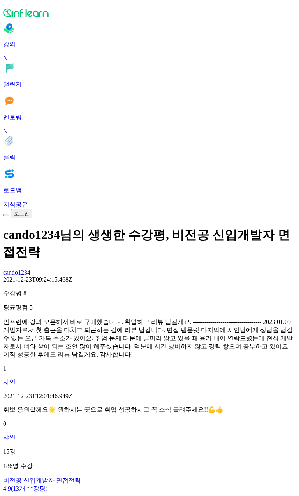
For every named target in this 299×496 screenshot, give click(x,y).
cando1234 (16, 272)
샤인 (9, 382)
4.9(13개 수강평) (25, 488)
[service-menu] (6, 215)
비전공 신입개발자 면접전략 (42, 480)
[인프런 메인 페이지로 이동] (149, 12)
